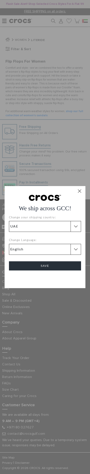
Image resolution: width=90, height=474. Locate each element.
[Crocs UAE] (45, 197)
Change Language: (23, 240)
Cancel (45, 278)
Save (45, 265)
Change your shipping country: (32, 217)
